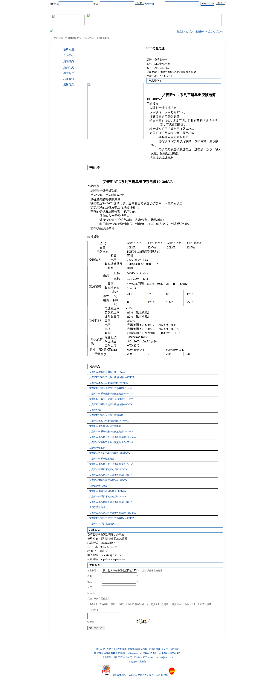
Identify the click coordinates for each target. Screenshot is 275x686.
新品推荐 (181, 31)
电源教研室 (137, 10)
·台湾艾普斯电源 (97, 507)
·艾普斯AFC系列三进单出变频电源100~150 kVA (112, 513)
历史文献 (174, 649)
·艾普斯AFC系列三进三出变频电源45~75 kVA (111, 464)
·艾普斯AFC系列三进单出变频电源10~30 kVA (111, 393)
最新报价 (199, 31)
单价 (93, 604)
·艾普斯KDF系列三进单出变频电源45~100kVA (111, 377)
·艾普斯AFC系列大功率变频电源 (105, 426)
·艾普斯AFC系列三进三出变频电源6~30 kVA (110, 475)
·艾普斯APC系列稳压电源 (101, 458)
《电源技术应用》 (201, 10)
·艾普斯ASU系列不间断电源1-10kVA (107, 372)
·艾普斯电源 (95, 410)
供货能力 (176, 604)
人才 (150, 10)
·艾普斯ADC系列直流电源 (101, 523)
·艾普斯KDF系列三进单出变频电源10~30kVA (111, 399)
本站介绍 (100, 649)
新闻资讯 (79, 10)
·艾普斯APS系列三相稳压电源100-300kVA (109, 453)
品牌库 (219, 31)
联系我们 (153, 649)
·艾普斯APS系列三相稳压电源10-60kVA (108, 382)
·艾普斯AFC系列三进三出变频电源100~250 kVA (112, 437)
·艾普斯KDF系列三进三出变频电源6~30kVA (110, 404)
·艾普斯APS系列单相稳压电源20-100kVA (109, 420)
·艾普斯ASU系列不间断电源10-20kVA (107, 491)
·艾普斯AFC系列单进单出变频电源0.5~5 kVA (111, 431)
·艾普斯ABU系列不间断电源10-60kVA (107, 496)
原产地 (122, 604)
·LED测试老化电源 (98, 485)
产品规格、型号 (107, 604)
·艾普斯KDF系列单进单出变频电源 (106, 415)
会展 (160, 10)
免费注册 (149, 4)
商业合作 (122, 10)
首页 (67, 10)
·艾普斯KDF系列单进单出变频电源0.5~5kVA (111, 388)
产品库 (190, 31)
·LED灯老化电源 (97, 447)
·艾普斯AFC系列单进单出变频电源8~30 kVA (110, 502)
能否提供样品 (136, 604)
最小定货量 (152, 604)
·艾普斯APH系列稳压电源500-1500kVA (108, 480)
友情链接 (142, 649)
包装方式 (189, 604)
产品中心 (93, 10)
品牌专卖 (172, 10)
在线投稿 (132, 649)
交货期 (164, 604)
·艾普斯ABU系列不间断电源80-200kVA (108, 469)
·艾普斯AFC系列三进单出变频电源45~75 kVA (111, 442)
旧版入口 (163, 649)
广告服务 (121, 649)
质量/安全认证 (204, 604)
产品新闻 (210, 31)
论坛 (184, 10)
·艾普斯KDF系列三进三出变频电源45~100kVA (111, 518)
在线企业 (107, 10)
